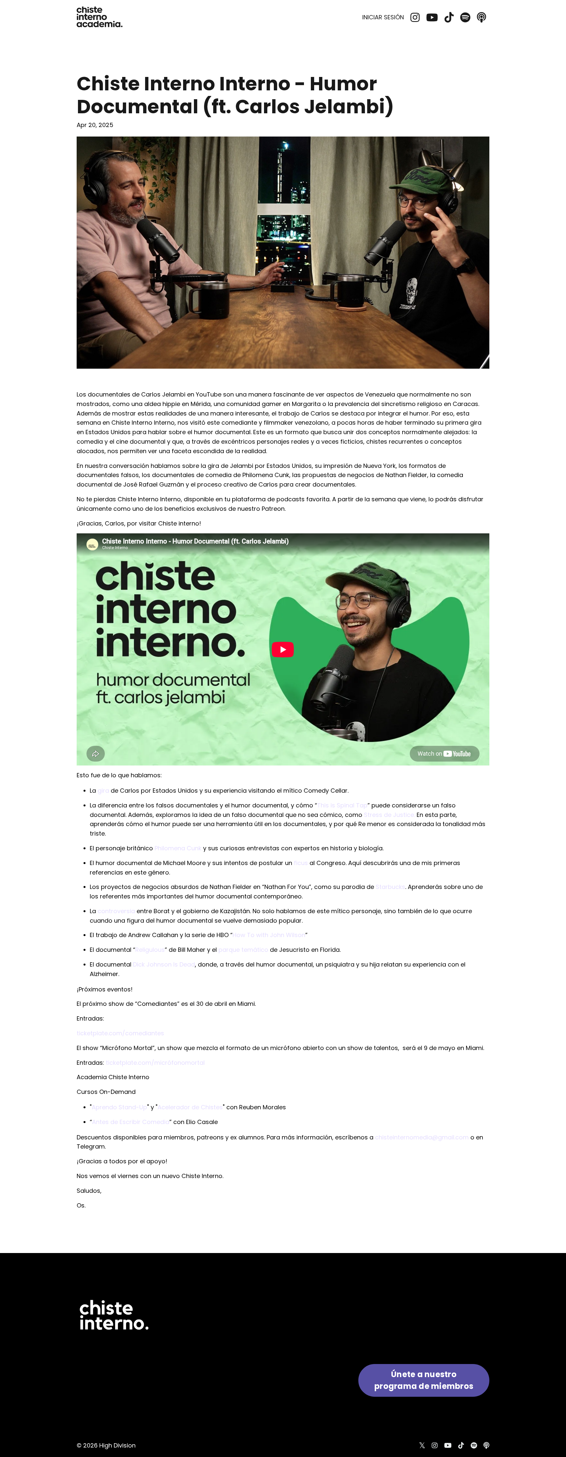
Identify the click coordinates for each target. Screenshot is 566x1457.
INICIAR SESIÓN (383, 17)
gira (103, 790)
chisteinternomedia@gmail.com (422, 1137)
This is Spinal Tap (342, 805)
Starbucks (390, 887)
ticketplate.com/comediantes (120, 1033)
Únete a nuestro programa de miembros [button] (423, 1380)
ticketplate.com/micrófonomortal (155, 1063)
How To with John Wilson (269, 935)
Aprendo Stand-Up (119, 1107)
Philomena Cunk (178, 848)
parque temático (243, 950)
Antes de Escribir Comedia (130, 1122)
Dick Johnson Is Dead (164, 964)
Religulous (150, 950)
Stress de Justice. (389, 815)
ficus (301, 863)
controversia (116, 911)
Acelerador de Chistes (190, 1107)
